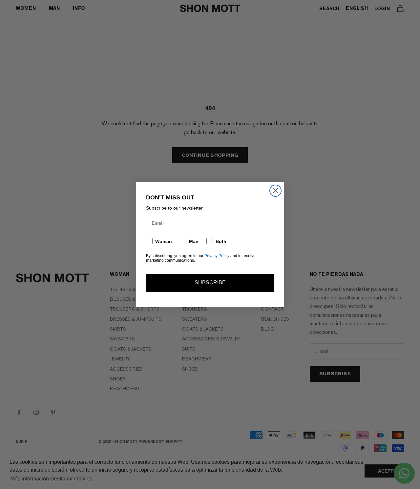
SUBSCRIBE (210, 282)
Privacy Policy (216, 256)
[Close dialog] (275, 190)
